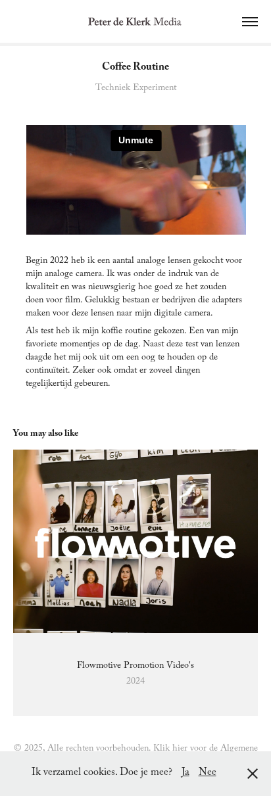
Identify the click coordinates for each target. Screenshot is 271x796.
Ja (185, 773)
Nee (207, 773)
